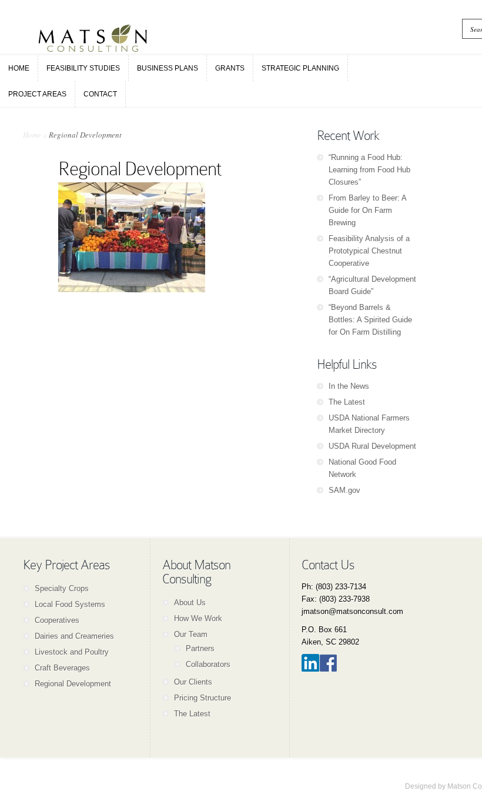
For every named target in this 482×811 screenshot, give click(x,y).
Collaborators (208, 664)
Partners (200, 648)
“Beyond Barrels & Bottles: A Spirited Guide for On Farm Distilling (370, 319)
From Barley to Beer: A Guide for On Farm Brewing (367, 210)
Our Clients (193, 681)
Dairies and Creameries (74, 636)
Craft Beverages (62, 667)
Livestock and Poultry (72, 652)
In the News (349, 386)
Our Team (190, 634)
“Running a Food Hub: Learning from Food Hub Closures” (369, 169)
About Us (190, 602)
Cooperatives (57, 620)
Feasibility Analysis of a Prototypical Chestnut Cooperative (369, 251)
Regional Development (73, 683)
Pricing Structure (202, 697)
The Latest (347, 402)
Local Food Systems (70, 604)
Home (32, 134)
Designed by (426, 786)
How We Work (198, 618)
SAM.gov (344, 490)
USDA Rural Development (372, 446)
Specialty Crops (62, 588)
